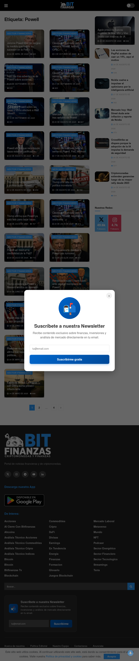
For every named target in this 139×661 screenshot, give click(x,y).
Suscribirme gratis (69, 359)
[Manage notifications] (130, 653)
